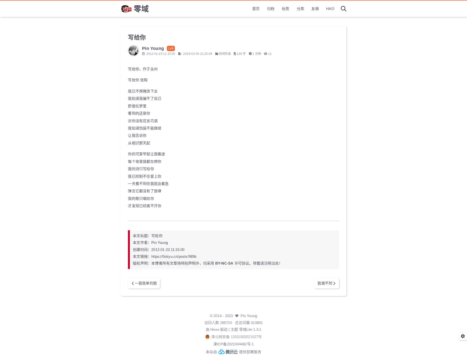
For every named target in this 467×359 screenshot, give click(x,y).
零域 (141, 8)
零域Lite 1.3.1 (250, 329)
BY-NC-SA (224, 263)
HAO (330, 9)
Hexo (214, 329)
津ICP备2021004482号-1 (233, 344)
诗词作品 (225, 53)
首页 (256, 9)
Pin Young (249, 316)
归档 (270, 9)
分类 (300, 9)
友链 (315, 9)
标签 (285, 9)
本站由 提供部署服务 (233, 352)
